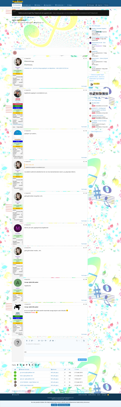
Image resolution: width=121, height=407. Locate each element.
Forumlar (18, 5)
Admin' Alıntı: (28, 164)
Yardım (98, 394)
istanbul (21, 82)
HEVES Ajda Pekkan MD (26, 385)
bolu (22, 153)
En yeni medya (96, 90)
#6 (86, 225)
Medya (38, 5)
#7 (86, 247)
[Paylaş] (84, 59)
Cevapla (85, 86)
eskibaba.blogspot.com (18, 125)
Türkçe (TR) (16, 394)
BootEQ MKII (95, 103)
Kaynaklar (48, 5)
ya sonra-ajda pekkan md (27, 372)
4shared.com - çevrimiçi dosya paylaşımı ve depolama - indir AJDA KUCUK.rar (46, 68)
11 (105, 95)
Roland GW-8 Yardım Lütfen (100, 37)
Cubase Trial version (97, 115)
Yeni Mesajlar (96, 26)
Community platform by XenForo (60, 397)
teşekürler (95, 51)
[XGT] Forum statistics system (60, 399)
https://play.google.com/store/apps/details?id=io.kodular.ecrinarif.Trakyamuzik (75, 13)
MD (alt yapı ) (55, 372)
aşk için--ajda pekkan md (27, 379)
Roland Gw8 (95, 40)
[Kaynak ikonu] (90, 103)
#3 (86, 130)
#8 (86, 279)
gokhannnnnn (99, 53)
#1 (86, 58)
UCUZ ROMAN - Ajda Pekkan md (29, 382)
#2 (86, 90)
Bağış (70, 5)
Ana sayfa (104, 394)
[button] (32, 5)
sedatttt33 (98, 68)
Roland (93, 49)
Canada (21, 330)
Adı (25, 352)
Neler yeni (28, 5)
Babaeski (20, 121)
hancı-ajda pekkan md (26, 375)
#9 (86, 304)
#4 (86, 161)
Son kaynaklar (96, 100)
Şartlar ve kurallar (82, 394)
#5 (86, 193)
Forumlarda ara (27, 8)
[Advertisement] (50, 35)
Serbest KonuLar (96, 34)
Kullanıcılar (60, 5)
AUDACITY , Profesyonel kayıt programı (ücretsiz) (99, 109)
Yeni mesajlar (17, 8)
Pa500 (93, 67)
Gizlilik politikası (92, 394)
